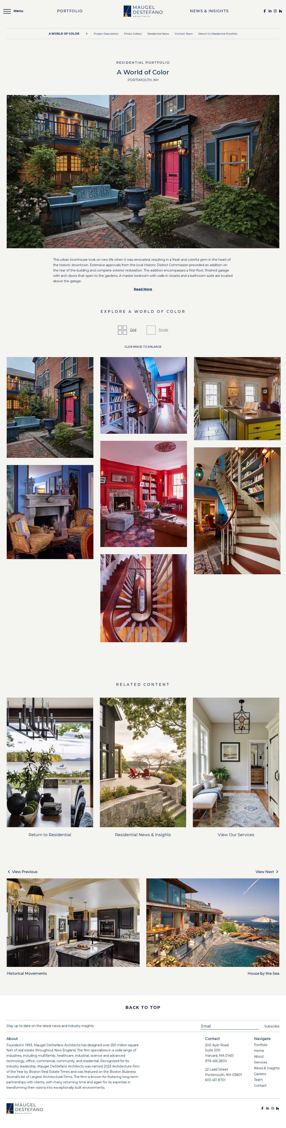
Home (259, 1051)
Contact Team (184, 33)
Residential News (158, 33)
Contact (260, 1086)
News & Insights (267, 1068)
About (259, 1056)
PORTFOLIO (70, 11)
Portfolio (260, 1045)
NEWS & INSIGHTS (209, 11)
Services (260, 1062)
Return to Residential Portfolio (217, 33)
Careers (260, 1074)
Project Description (106, 33)
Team (258, 1080)
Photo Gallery (133, 33)
